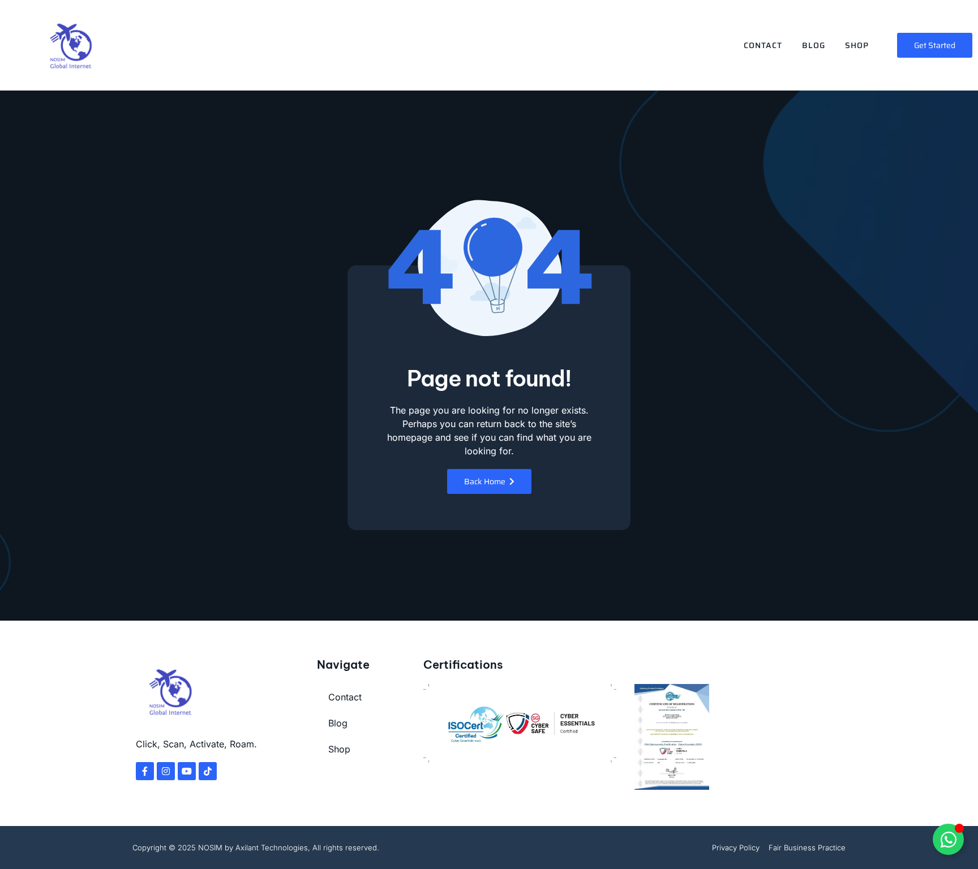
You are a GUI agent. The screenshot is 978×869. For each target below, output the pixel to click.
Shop (857, 45)
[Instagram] (166, 771)
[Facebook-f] (145, 771)
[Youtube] (187, 771)
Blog (813, 45)
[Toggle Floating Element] (948, 839)
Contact (763, 45)
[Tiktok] (208, 771)
